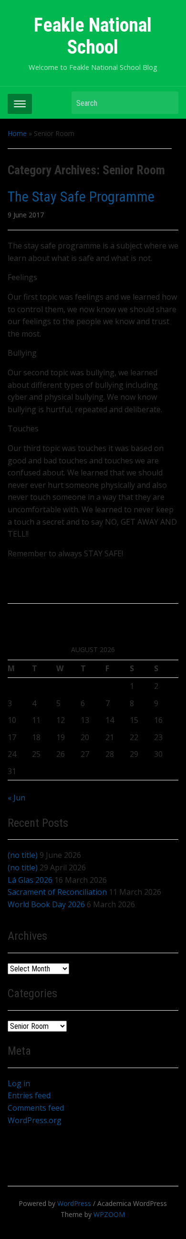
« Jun (16, 797)
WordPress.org (35, 1120)
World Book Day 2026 (46, 904)
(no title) (23, 855)
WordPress (74, 1203)
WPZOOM (109, 1214)
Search (166, 103)
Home (17, 133)
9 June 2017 (26, 214)
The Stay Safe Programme (81, 196)
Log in (19, 1083)
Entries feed (29, 1095)
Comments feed (36, 1108)
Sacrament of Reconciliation (57, 892)
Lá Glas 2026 (30, 880)
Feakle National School (93, 36)
